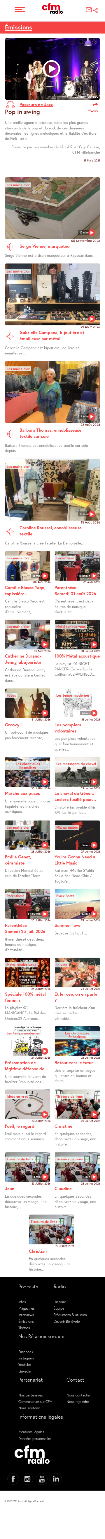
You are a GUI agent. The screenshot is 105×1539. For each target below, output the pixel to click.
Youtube (24, 1364)
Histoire (60, 1301)
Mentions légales (31, 1431)
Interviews (26, 1314)
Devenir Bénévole (67, 1321)
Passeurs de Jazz (36, 104)
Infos (22, 1301)
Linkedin (24, 1371)
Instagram (26, 1358)
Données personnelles (35, 1438)
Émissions (18, 27)
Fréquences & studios (70, 1314)
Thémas (24, 1327)
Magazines (26, 1308)
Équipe (59, 1308)
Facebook (25, 1351)
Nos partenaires (30, 1395)
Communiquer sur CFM (35, 1401)
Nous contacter (78, 1395)
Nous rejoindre (77, 1401)
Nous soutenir (29, 1408)
